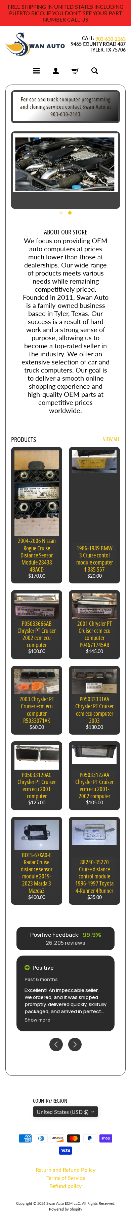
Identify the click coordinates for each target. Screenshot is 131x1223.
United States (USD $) (62, 1111)
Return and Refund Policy (65, 1169)
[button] (37, 1019)
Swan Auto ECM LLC (63, 1203)
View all (111, 439)
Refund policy (65, 1186)
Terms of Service (65, 1177)
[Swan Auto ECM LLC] (35, 44)
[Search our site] (94, 70)
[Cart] (75, 70)
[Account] (55, 70)
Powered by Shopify (65, 1209)
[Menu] (36, 70)
